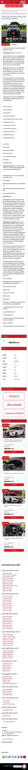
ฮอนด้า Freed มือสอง (7, 607)
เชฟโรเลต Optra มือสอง (8, 641)
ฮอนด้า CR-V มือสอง (7, 605)
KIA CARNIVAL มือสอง (8, 710)
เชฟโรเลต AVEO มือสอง (8, 634)
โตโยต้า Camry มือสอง (8, 578)
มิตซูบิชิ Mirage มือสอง (8, 652)
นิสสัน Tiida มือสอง (7, 627)
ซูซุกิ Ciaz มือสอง (6, 665)
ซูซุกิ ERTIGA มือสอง (7, 667)
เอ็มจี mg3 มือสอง (7, 716)
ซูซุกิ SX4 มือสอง (6, 671)
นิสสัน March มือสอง (7, 620)
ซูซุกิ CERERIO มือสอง (8, 664)
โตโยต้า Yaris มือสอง (7, 591)
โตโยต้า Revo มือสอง (7, 583)
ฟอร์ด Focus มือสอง (7, 693)
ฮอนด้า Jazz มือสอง (7, 610)
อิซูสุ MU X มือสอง (7, 680)
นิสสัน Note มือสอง (7, 623)
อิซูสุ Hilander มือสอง (8, 678)
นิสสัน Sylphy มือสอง (7, 625)
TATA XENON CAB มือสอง (9, 721)
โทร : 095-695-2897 (9, 734)
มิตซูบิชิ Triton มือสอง (8, 658)
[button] (2, 2)
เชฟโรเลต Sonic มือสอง (8, 643)
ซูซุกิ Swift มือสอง (7, 669)
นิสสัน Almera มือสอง (8, 616)
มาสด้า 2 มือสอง (6, 700)
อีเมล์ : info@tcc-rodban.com (11, 735)
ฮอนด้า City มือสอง (7, 602)
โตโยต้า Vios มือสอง (7, 589)
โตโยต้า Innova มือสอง (8, 582)
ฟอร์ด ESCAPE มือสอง (8, 689)
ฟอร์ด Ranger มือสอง (7, 695)
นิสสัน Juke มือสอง (7, 618)
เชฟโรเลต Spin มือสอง (8, 645)
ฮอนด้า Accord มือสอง (8, 596)
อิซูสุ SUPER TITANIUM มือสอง (10, 683)
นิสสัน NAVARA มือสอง (8, 622)
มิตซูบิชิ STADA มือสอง (8, 656)
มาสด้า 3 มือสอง (6, 702)
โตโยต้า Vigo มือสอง (7, 587)
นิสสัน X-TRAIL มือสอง (8, 629)
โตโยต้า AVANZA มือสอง (8, 577)
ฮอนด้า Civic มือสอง (7, 603)
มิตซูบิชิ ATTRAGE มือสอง (8, 651)
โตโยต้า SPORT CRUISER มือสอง (10, 585)
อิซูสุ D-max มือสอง (7, 676)
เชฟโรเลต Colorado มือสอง (9, 638)
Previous (4, 40)
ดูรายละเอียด (14, 452)
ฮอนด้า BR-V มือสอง (7, 598)
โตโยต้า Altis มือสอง (7, 573)
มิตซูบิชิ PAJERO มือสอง (8, 654)
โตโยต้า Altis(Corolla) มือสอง (9, 575)
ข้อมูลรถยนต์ (6, 44)
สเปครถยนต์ (14, 44)
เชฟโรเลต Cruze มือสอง (8, 640)
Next (24, 40)
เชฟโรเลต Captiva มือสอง (9, 636)
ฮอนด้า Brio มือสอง (7, 600)
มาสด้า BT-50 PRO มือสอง (9, 704)
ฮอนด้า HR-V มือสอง (7, 609)
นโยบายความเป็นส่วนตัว (8, 739)
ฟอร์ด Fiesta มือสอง (7, 691)
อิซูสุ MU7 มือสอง (6, 682)
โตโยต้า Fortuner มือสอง (8, 580)
